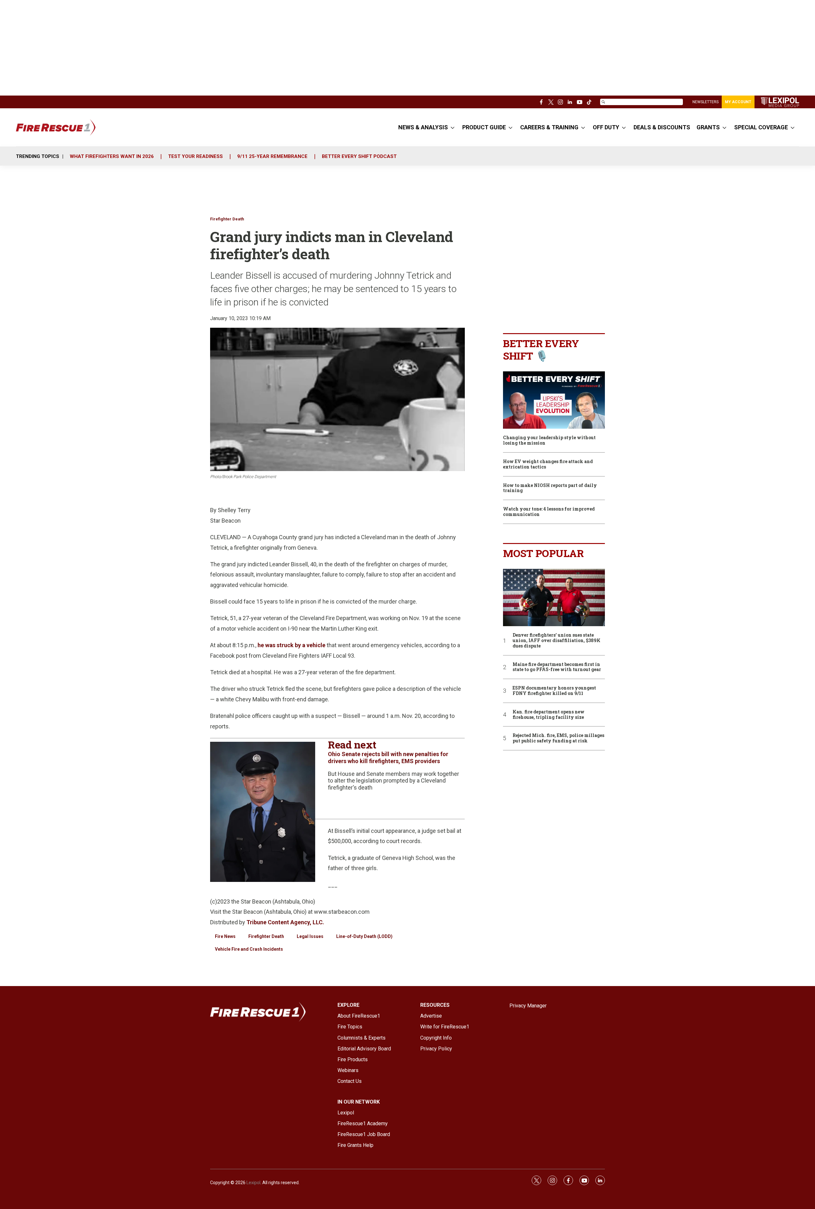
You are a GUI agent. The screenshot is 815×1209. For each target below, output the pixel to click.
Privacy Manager (528, 1006)
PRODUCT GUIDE (484, 127)
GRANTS (708, 127)
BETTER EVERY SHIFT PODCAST (359, 156)
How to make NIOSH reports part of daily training (550, 488)
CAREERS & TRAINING (549, 127)
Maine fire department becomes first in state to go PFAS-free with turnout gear (557, 667)
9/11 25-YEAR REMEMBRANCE (272, 156)
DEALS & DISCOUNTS (662, 127)
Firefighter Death (227, 219)
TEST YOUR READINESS (195, 156)
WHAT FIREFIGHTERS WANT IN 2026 (112, 156)
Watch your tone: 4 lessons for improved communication (549, 511)
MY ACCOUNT (738, 102)
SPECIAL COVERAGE (761, 127)
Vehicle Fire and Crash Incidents (249, 949)
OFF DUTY (606, 127)
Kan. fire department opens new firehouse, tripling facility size (549, 714)
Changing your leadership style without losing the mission (549, 440)
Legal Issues (310, 936)
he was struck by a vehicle (291, 645)
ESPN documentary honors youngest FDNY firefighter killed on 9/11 (554, 690)
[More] (452, 127)
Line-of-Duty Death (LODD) (364, 936)
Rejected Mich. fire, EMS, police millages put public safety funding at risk (558, 738)
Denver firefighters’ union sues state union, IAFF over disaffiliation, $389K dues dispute (556, 640)
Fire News (225, 936)
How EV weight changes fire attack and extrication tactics (548, 464)
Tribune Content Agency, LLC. (285, 922)
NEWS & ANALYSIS (423, 127)
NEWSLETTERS (705, 102)
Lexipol (253, 1182)
